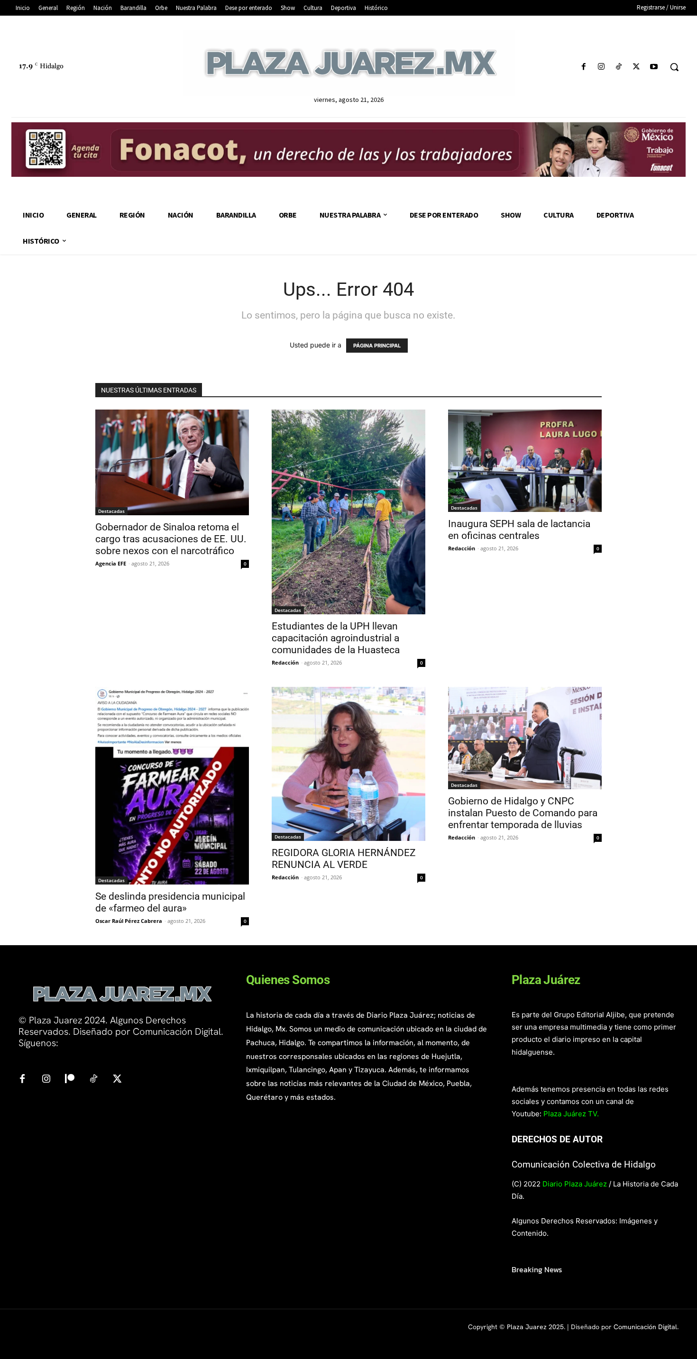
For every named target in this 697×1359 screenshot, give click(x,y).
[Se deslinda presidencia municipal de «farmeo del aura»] (172, 786)
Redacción (285, 662)
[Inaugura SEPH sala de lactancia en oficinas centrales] (525, 461)
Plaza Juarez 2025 (535, 1327)
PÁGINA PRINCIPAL (377, 345)
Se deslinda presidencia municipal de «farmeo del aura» (170, 902)
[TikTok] (618, 67)
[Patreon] (69, 1079)
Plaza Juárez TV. (571, 1113)
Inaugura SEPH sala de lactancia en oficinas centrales (519, 529)
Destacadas (111, 511)
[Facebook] (583, 67)
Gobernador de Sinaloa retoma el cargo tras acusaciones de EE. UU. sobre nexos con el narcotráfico (171, 538)
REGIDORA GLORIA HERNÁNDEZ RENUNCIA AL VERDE (344, 858)
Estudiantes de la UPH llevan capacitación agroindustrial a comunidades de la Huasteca (336, 638)
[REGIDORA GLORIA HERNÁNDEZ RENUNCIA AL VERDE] (348, 764)
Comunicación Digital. (646, 1327)
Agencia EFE (110, 563)
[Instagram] (601, 67)
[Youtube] (654, 67)
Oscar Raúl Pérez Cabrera (128, 920)
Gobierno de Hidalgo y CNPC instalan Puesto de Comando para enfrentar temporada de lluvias (522, 812)
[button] (674, 66)
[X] (636, 67)
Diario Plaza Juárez (574, 1183)
